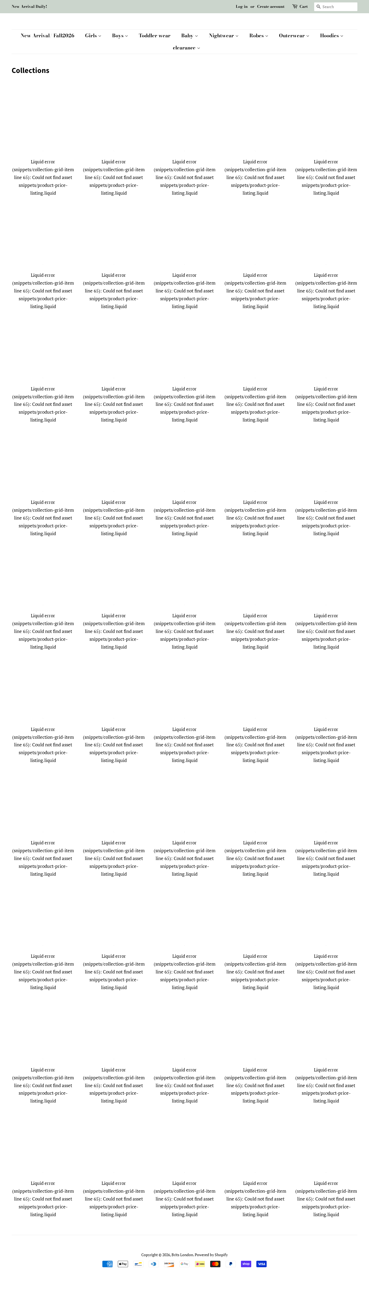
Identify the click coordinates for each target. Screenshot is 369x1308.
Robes (257, 35)
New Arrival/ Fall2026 (47, 35)
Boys (118, 35)
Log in (242, 6)
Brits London (182, 1254)
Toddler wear (154, 35)
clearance (185, 47)
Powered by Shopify (211, 1254)
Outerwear (292, 35)
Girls (91, 35)
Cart (304, 6)
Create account (270, 6)
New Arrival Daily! (29, 6)
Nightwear (222, 35)
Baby (188, 35)
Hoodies (330, 35)
